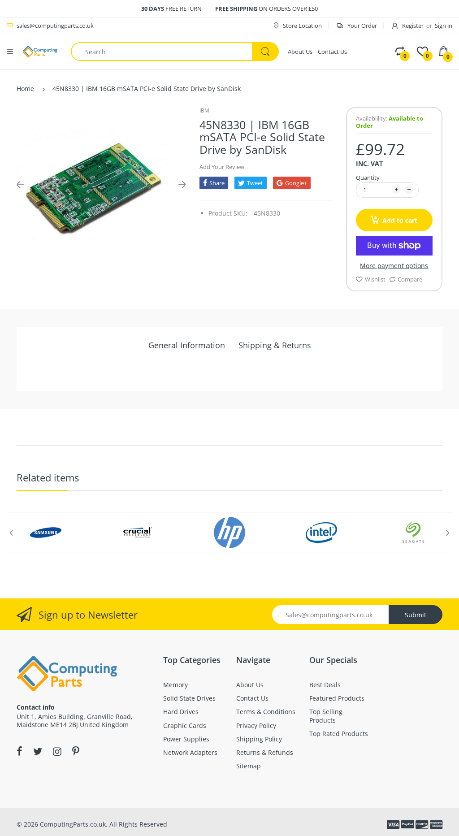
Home (25, 88)
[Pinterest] (75, 751)
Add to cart (399, 220)
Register (413, 26)
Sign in (443, 26)
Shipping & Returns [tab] (274, 345)
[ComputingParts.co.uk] (39, 51)
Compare (410, 279)
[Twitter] (37, 751)
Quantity (368, 177)
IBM (204, 110)
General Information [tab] (186, 345)
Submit (415, 615)
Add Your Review (221, 167)
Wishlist (375, 279)
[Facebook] (19, 751)
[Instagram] (57, 751)
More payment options (394, 266)
